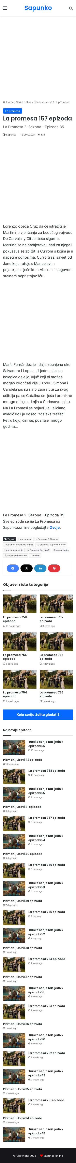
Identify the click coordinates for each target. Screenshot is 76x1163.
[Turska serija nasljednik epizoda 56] (14, 747)
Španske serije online (15, 555)
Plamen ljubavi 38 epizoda (22, 948)
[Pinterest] (54, 568)
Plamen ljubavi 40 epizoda (22, 854)
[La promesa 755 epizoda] (56, 641)
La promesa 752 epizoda (46, 1053)
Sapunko (11, 134)
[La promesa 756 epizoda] (19, 641)
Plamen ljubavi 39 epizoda (22, 901)
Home (9, 102)
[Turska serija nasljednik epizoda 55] (14, 794)
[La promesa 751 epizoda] (14, 1105)
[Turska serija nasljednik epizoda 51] (14, 993)
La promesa (62, 102)
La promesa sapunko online (51, 544)
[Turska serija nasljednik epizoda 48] (14, 1134)
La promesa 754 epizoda (15, 694)
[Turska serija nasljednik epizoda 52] (14, 935)
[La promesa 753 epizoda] (56, 679)
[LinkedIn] (40, 568)
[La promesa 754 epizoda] (19, 679)
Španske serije (43, 102)
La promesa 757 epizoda (51, 619)
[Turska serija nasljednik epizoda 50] (14, 1040)
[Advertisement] (38, 58)
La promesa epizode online (18, 544)
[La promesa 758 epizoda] (19, 603)
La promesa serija (13, 550)
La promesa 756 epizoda (15, 657)
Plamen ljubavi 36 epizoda (22, 1024)
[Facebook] (13, 568)
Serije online (24, 102)
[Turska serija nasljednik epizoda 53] (14, 888)
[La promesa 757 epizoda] (56, 603)
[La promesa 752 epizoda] (14, 1058)
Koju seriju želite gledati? (38, 715)
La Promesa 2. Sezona (46, 539)
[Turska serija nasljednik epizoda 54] (14, 841)
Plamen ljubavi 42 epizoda (22, 760)
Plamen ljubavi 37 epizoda (22, 977)
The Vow (35, 555)
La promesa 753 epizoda (51, 694)
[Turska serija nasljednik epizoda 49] (14, 1076)
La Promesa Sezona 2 (38, 550)
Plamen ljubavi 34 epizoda (22, 1118)
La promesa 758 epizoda (15, 619)
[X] (26, 568)
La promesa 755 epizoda (51, 657)
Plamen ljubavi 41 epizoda (22, 807)
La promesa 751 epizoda (46, 1100)
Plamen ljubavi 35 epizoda (22, 1089)
